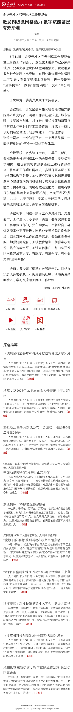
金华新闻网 (52, 40)
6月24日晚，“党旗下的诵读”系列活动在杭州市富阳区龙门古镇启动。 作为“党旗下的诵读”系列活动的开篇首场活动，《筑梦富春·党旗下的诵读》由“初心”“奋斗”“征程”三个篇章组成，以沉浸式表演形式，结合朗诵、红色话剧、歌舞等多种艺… (37, 552)
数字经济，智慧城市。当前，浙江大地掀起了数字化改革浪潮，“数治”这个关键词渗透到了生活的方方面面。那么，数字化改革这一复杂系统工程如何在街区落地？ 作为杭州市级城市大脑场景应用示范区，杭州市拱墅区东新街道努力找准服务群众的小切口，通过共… (37, 685)
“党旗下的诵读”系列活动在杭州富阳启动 (31, 540)
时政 (30, 5)
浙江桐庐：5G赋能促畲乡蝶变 (24, 504)
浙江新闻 (41, 5)
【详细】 (30, 379)
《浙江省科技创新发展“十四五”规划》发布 (33, 635)
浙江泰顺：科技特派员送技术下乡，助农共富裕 (36, 603)
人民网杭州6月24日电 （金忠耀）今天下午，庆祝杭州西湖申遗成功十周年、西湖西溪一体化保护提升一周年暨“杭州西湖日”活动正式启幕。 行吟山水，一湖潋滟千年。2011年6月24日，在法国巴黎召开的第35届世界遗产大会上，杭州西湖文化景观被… (37, 584)
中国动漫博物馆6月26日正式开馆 (26, 472)
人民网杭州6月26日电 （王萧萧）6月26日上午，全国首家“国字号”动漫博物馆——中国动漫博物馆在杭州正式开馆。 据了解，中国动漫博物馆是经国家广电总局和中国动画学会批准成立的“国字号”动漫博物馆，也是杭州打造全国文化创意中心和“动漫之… (37, 485)
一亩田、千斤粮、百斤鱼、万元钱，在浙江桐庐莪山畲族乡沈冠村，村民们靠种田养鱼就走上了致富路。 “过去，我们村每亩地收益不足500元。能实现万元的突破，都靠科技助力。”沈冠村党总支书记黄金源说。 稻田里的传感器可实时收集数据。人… (37, 516)
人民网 (21, 5)
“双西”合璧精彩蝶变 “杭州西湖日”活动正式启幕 (37, 572)
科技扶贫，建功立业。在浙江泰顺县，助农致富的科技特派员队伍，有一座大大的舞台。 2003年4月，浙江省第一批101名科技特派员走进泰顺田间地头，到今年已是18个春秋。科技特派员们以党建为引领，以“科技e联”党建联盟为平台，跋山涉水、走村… (37, 616)
